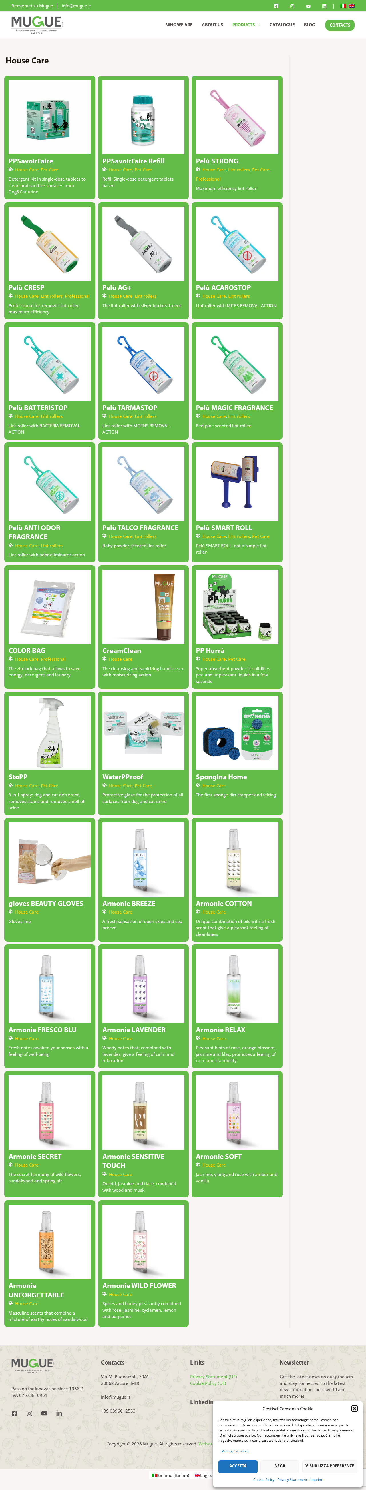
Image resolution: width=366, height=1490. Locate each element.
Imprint (316, 1479)
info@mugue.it (76, 6)
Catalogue (282, 25)
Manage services (235, 1451)
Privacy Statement (292, 1479)
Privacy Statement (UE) (213, 1376)
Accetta (238, 1466)
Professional (208, 179)
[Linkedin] (324, 6)
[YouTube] (308, 6)
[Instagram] (292, 6)
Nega (279, 1466)
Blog (309, 25)
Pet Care (49, 170)
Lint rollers (239, 170)
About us (212, 25)
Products (243, 25)
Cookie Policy (263, 1479)
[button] (354, 1408)
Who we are (179, 25)
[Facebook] (276, 6)
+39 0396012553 (118, 1411)
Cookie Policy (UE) (208, 1383)
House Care (27, 170)
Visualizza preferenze (329, 1466)
